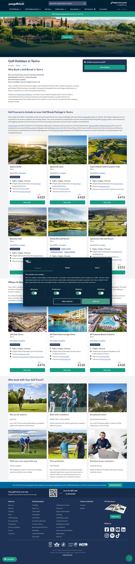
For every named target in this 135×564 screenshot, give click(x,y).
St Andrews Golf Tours (39, 521)
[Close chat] (128, 498)
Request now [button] (115, 516)
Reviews (10, 508)
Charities (11, 511)
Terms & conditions (14, 527)
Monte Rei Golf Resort (24, 94)
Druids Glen (36, 518)
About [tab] (97, 268)
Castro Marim (13, 126)
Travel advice (12, 524)
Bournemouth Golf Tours (40, 527)
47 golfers (102, 341)
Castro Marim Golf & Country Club (105, 166)
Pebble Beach (60, 533)
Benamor (104, 119)
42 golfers (102, 173)
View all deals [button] (105, 67)
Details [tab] (67, 268)
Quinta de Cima (106, 126)
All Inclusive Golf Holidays (64, 530)
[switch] (56, 293)
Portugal (11, 65)
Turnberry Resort (37, 524)
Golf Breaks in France (62, 505)
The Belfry (35, 505)
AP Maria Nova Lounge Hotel (62, 334)
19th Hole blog (12, 518)
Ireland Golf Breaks (38, 533)
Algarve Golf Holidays (63, 511)
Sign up (124, 9)
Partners (83, 505)
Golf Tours (48, 9)
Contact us (11, 533)
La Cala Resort (60, 527)
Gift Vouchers (89, 9)
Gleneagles (35, 530)
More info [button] (34, 202)
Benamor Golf (105, 186)
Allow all (96, 301)
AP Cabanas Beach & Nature (102, 334)
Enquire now (67, 37)
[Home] (16, 3)
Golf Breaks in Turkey (62, 524)
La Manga (59, 514)
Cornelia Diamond (62, 521)
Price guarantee (13, 521)
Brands (82, 508)
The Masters (36, 514)
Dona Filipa (35, 536)
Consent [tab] (38, 268)
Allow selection (67, 301)
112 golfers (62, 173)
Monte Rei (86, 117)
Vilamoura (59, 508)
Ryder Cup (35, 508)
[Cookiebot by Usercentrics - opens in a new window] (101, 261)
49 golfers (22, 341)
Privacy (10, 530)
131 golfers (62, 245)
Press (10, 514)
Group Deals (103, 9)
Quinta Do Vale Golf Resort (102, 238)
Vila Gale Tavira (118, 184)
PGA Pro (59, 536)
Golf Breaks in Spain (62, 518)
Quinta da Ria (93, 126)
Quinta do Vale (58, 130)
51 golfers (22, 245)
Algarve (18, 65)
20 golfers (62, 341)
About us (11, 505)
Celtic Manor (36, 511)
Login (118, 9)
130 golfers (22, 173)
